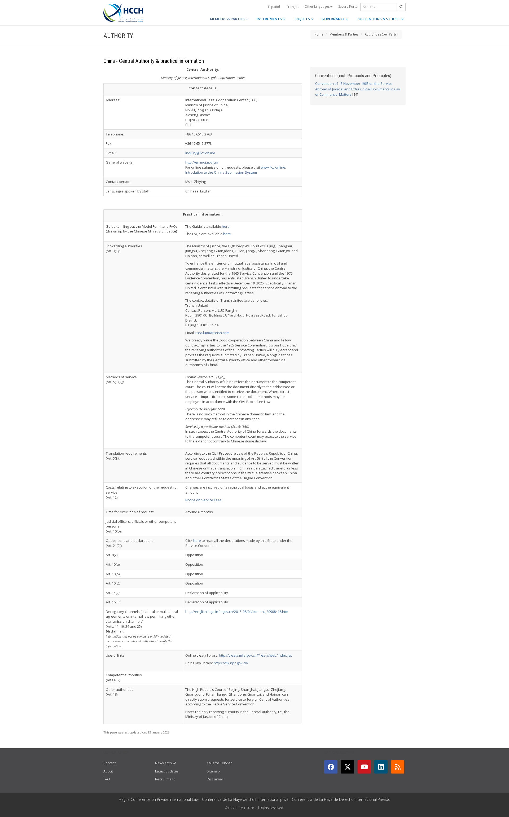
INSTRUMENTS (270, 18)
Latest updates (166, 771)
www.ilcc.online (273, 167)
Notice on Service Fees (203, 500)
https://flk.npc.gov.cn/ (231, 663)
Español (274, 7)
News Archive (165, 763)
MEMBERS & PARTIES (227, 18)
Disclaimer (215, 779)
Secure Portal (348, 6)
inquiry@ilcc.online (200, 153)
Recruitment (165, 779)
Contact (109, 763)
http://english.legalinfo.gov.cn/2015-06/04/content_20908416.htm (236, 611)
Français (293, 7)
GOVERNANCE (333, 18)
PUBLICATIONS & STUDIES (379, 18)
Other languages (317, 6)
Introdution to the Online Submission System (221, 172)
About (108, 771)
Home (318, 34)
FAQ (106, 779)
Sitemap (213, 771)
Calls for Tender (219, 763)
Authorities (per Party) (381, 34)
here (226, 226)
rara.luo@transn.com (212, 332)
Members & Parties (344, 34)
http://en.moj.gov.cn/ (201, 162)
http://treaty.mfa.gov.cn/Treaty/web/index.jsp (255, 655)
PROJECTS (302, 18)
